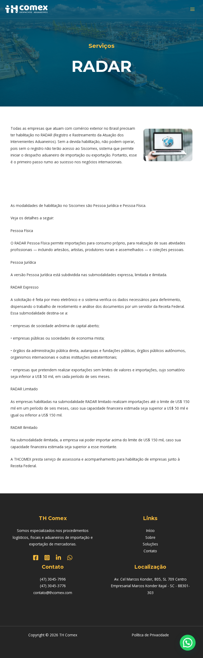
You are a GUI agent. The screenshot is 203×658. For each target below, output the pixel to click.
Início (150, 530)
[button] (188, 643)
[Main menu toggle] (192, 9)
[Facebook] (36, 557)
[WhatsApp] (70, 557)
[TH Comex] (26, 9)
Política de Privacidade (150, 634)
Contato (150, 550)
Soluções (150, 543)
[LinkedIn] (58, 557)
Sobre (150, 537)
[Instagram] (47, 557)
